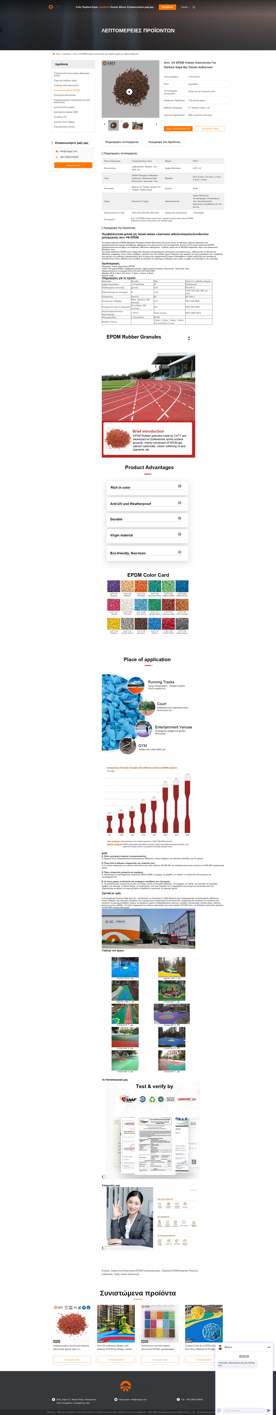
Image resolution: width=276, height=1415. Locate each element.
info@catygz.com (68, 151)
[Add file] (219, 1410)
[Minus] (269, 1347)
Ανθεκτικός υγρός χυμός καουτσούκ (120, 1274)
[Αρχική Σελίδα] (55, 7)
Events (114, 7)
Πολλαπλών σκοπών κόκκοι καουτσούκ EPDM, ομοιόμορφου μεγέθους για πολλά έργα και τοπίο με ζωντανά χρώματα (158, 1347)
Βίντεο (122, 7)
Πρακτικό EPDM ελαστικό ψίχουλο (180, 1271)
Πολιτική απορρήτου (66, 1412)
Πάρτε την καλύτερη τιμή (178, 129)
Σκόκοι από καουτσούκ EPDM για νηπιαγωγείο (135, 1271)
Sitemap (51, 1412)
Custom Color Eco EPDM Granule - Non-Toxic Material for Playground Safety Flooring (203, 1347)
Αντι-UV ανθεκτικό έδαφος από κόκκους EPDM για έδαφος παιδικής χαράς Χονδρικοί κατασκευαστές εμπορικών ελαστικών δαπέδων (115, 1347)
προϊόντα (104, 7)
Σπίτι (78, 7)
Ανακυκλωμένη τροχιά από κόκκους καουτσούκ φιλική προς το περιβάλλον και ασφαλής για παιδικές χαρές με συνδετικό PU (71, 1347)
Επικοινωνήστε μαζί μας (140, 7)
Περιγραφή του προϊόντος (164, 142)
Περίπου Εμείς (90, 7)
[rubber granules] (130, 89)
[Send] (269, 1410)
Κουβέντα (167, 7)
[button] (57, 1330)
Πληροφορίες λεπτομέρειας (122, 142)
